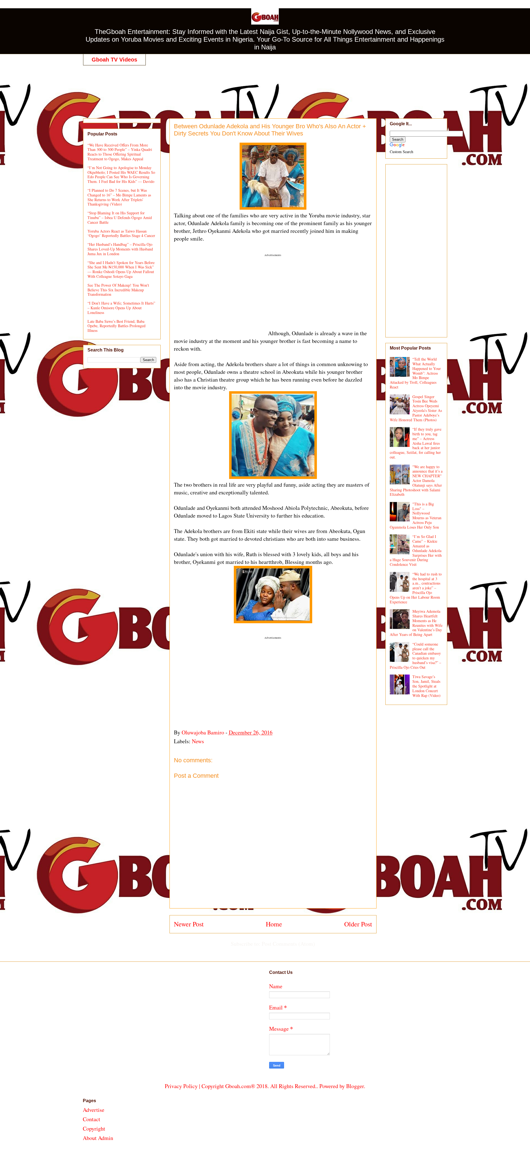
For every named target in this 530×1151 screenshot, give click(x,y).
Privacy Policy (181, 1086)
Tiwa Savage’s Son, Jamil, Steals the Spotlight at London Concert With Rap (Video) (426, 686)
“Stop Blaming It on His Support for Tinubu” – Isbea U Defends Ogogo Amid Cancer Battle (120, 217)
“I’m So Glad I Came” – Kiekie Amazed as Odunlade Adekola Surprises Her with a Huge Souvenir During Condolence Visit (416, 550)
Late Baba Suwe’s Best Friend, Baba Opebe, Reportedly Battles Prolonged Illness (116, 326)
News (198, 741)
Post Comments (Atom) (288, 943)
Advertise (93, 1109)
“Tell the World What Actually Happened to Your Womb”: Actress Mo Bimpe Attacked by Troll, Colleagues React (415, 373)
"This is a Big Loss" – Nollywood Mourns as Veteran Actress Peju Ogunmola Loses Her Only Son (416, 515)
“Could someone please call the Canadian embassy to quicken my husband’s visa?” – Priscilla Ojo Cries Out (415, 655)
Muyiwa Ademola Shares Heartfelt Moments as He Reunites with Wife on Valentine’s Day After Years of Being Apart (416, 623)
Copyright (94, 1128)
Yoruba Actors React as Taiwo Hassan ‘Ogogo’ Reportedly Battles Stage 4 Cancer (121, 233)
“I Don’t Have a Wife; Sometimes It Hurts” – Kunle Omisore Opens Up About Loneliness (121, 307)
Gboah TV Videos (114, 60)
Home (274, 924)
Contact (91, 1119)
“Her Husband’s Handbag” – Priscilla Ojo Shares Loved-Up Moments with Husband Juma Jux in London (120, 249)
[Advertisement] (265, 86)
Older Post (358, 924)
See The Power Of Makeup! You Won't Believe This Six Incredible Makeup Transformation (118, 290)
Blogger (355, 1086)
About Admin (98, 1138)
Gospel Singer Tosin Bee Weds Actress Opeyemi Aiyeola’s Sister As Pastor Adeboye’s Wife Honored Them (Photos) (416, 408)
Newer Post (189, 924)
